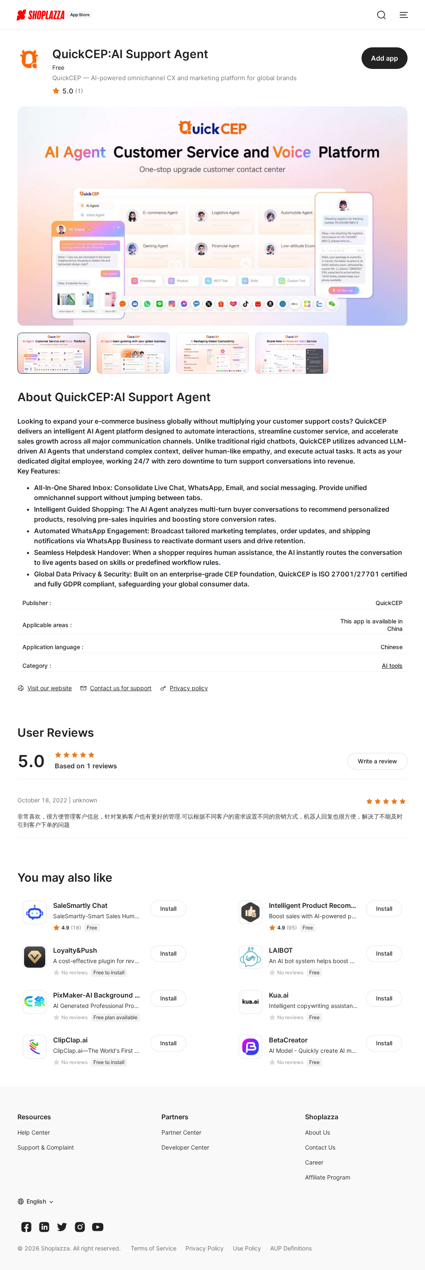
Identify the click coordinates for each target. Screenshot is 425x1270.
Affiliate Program (327, 1177)
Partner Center (181, 1132)
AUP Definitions (291, 1248)
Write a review (377, 761)
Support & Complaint (45, 1147)
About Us (317, 1132)
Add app (384, 58)
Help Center (33, 1132)
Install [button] (168, 908)
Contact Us (320, 1147)
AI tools (392, 665)
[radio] (58, 755)
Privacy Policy (205, 1248)
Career (314, 1162)
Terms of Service (153, 1248)
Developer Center (185, 1147)
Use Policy (247, 1248)
